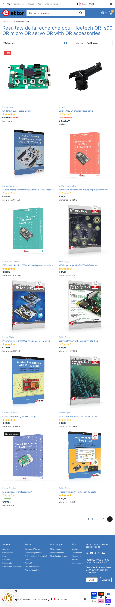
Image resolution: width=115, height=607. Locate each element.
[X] (99, 553)
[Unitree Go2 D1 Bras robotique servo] (86, 77)
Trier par (79, 43)
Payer (4, 556)
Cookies (28, 559)
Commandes (77, 552)
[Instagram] (87, 553)
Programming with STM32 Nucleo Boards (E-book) (26, 340)
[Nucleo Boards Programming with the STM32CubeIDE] (29, 156)
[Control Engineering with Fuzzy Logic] (29, 382)
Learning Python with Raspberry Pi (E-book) (79, 340)
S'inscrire (106, 579)
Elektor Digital (65, 261)
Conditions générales (33, 552)
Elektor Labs (7, 107)
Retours (75, 559)
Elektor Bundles (9, 488)
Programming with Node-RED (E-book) (77, 491)
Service (6, 544)
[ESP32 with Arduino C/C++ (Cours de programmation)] (29, 231)
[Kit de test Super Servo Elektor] (29, 77)
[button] (9, 597)
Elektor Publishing (10, 186)
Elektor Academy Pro (67, 186)
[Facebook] (95, 553)
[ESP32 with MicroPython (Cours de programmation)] (86, 156)
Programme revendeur (11, 566)
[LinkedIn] (103, 553)
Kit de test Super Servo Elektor (16, 110)
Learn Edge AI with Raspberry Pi (17, 491)
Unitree (62, 107)
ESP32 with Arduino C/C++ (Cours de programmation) (27, 265)
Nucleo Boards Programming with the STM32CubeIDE (28, 189)
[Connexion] (104, 13)
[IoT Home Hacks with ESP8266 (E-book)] (86, 231)
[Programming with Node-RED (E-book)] (86, 458)
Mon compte (56, 544)
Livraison (6, 559)
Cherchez (81, 13)
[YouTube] (91, 553)
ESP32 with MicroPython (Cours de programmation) (83, 189)
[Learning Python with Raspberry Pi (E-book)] (86, 307)
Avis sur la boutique (33, 570)
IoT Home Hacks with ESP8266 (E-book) (78, 265)
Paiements (76, 556)
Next (110, 519)
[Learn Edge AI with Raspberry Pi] (29, 458)
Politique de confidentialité (36, 556)
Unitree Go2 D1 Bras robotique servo (76, 110)
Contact (5, 549)
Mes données (55, 549)
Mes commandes (57, 552)
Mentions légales (32, 566)
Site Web (75, 549)
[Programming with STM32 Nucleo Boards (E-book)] (29, 307)
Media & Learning (41, 599)
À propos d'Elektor (32, 549)
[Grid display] (65, 43)
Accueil (5, 21)
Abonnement (77, 563)
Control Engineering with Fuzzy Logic (19, 416)
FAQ (74, 544)
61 (103, 519)
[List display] (69, 43)
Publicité (28, 563)
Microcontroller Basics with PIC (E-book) (78, 416)
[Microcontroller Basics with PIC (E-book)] (86, 382)
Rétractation (7, 563)
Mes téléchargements (59, 556)
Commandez (7, 552)
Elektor (28, 544)
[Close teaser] (16, 591)
